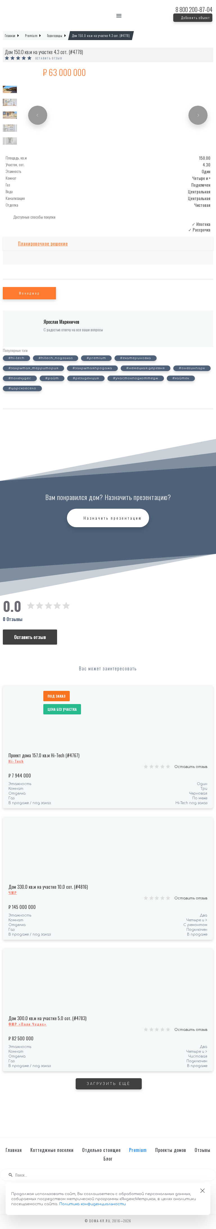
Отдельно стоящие (101, 1150)
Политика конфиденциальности (92, 1204)
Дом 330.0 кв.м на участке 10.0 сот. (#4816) (48, 886)
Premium (138, 1150)
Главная (14, 1150)
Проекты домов (170, 1150)
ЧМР (12, 892)
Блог (108, 1158)
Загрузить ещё (108, 1084)
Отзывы (202, 1150)
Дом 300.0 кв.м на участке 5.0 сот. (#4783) (47, 1018)
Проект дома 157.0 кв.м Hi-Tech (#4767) (43, 755)
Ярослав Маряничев (61, 321)
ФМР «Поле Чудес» (27, 1024)
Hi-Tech (16, 761)
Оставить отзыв (48, 58)
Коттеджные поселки (52, 1150)
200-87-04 (194, 9)
